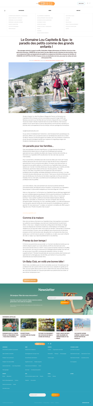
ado (26, 373)
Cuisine (49, 349)
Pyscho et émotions (71, 26)
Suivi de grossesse (16, 365)
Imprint (52, 402)
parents (49, 347)
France (49, 376)
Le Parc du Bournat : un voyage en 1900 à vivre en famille (45, 335)
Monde (54, 376)
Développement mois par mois (45, 17)
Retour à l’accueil (30, 280)
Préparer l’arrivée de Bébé (8, 361)
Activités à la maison (75, 349)
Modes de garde (41, 24)
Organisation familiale (58, 349)
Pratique (56, 353)
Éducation (68, 22)
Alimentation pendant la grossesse (10, 349)
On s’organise (73, 361)
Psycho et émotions (7, 384)
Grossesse (5, 347)
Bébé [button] (50, 10)
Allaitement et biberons (43, 15)
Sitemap (57, 402)
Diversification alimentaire (44, 20)
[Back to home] (46, 3)
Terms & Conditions (38, 402)
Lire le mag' (81, 3)
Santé (38, 28)
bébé (26, 347)
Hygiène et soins (41, 22)
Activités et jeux (70, 15)
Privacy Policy (46, 402)
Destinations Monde (74, 357)
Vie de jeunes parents (42, 32)
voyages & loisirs (74, 347)
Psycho (41, 376)
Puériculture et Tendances (44, 26)
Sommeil (39, 30)
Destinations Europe (74, 353)
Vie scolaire (33, 380)
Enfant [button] (78, 10)
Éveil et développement (72, 24)
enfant (4, 373)
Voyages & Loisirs (60, 60)
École (67, 20)
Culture (68, 17)
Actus (49, 373)
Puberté (27, 380)
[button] (89, 402)
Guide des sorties (85, 357)
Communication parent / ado (31, 376)
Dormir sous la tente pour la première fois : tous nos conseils (10, 335)
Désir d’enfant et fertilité (8, 353)
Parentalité (50, 353)
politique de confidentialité (32, 305)
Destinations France (50, 60)
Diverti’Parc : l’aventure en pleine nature (27, 335)
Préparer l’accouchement (8, 357)
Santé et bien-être (6, 365)
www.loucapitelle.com (29, 213)
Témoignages (6, 369)
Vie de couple (51, 357)
